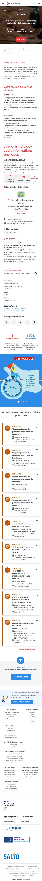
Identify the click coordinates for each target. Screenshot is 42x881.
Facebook (32, 712)
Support (34, 873)
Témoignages (13, 744)
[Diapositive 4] (26, 401)
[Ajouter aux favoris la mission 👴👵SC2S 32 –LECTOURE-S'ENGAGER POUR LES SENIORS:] (37, 545)
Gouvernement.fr (10, 733)
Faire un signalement (21, 702)
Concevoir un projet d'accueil (30, 770)
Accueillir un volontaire (30, 768)
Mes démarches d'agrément (30, 772)
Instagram (32, 716)
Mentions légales (32, 866)
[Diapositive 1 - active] (18, 402)
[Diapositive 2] (21, 401)
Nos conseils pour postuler (13, 311)
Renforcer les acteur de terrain (14, 760)
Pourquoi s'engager (9, 770)
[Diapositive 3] (23, 401)
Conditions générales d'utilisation (15, 866)
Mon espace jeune (10, 774)
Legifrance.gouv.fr (10, 735)
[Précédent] (1, 380)
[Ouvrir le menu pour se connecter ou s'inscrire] (39, 3)
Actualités (13, 746)
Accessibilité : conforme (18, 875)
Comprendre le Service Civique (14, 751)
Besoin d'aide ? (11, 719)
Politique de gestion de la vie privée (15, 869)
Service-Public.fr (10, 730)
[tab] (18, 401)
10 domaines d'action (9, 772)
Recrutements (25, 873)
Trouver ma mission (11, 782)
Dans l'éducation (11, 784)
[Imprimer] (36, 273)
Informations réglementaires (32, 871)
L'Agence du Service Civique (11, 712)
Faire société (14, 763)
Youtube (32, 719)
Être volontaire (10, 768)
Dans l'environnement (11, 788)
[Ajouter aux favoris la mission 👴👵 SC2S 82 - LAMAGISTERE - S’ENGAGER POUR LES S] (37, 569)
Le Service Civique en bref (15, 754)
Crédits (31, 875)
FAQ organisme (30, 777)
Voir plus (7, 137)
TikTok (32, 721)
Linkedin (32, 714)
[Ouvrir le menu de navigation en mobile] (3, 3)
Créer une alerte (21, 677)
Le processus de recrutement (14, 308)
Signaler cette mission (13, 270)
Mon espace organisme (30, 774)
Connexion (11, 716)
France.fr (10, 728)
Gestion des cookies (34, 869)
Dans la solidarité (11, 786)
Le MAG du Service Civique (13, 742)
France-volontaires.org (10, 737)
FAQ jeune (9, 777)
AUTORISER (21, 214)
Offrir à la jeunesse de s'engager (14, 758)
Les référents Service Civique (14, 756)
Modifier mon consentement (13, 871)
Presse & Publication (11, 714)
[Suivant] (40, 380)
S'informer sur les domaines (11, 791)
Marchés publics (13, 873)
